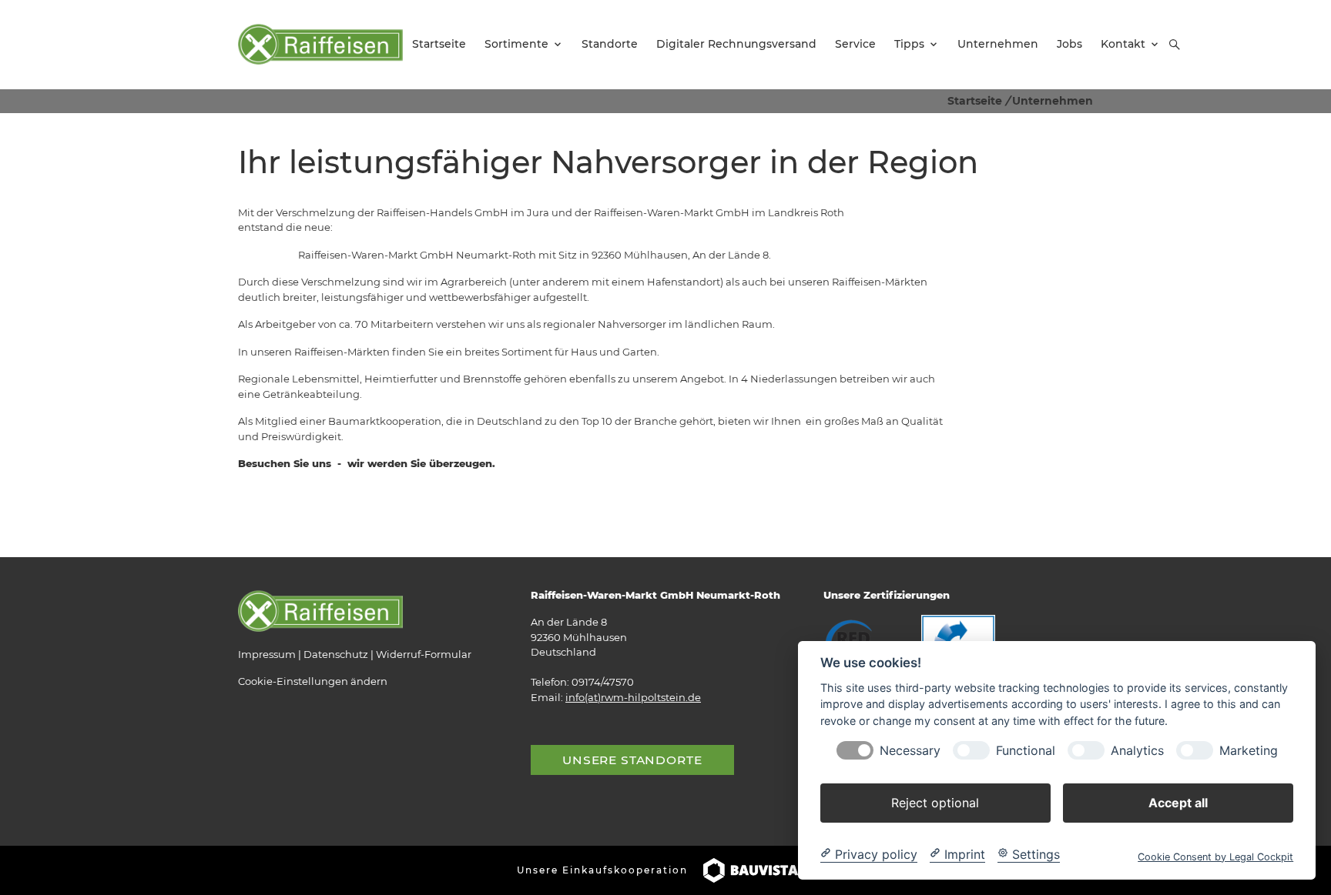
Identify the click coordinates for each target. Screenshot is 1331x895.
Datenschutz (335, 654)
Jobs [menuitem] (1069, 44)
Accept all (1178, 802)
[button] (1174, 44)
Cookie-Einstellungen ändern (312, 681)
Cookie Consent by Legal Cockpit (1215, 856)
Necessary (910, 750)
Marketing (1248, 750)
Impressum (267, 654)
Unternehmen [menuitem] (997, 44)
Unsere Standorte (632, 760)
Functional (1025, 750)
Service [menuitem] (855, 44)
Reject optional (935, 802)
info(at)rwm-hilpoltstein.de (633, 697)
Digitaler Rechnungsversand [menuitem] (736, 44)
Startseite (974, 101)
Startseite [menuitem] (439, 44)
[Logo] (320, 44)
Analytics (1137, 750)
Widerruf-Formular (423, 654)
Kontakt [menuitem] (1123, 44)
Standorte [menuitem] (610, 44)
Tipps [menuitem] (909, 44)
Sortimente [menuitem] (516, 44)
